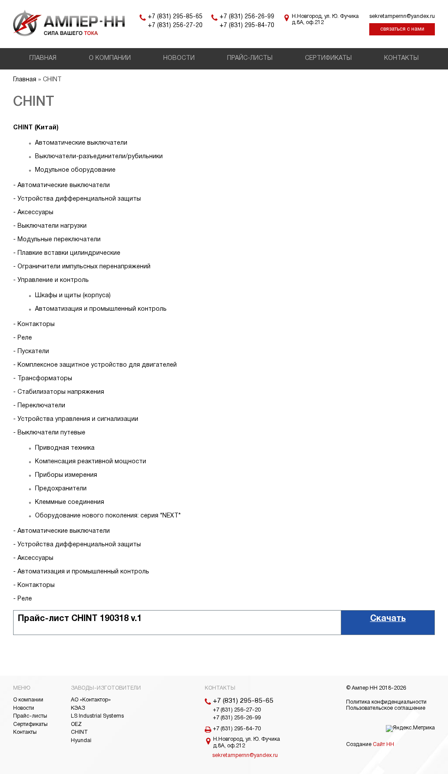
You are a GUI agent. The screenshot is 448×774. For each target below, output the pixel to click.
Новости (179, 58)
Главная (42, 58)
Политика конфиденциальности (386, 702)
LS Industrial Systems (97, 716)
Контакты (401, 58)
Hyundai (81, 740)
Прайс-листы (250, 58)
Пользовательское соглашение (385, 708)
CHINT (79, 732)
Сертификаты (328, 58)
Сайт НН (383, 744)
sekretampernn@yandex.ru (402, 16)
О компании (110, 58)
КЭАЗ (78, 708)
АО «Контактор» (91, 700)
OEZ (76, 724)
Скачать (388, 619)
